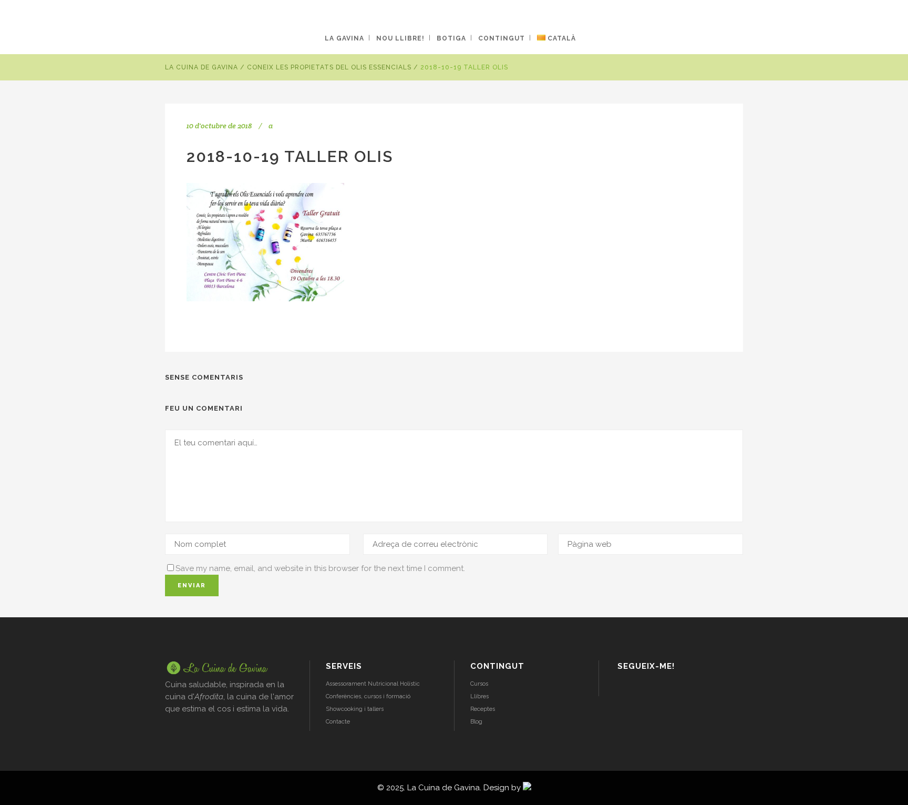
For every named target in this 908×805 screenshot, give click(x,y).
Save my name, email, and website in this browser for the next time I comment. (320, 568)
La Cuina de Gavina (201, 67)
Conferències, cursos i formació (368, 696)
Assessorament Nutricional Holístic (373, 683)
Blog (476, 721)
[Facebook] (651, 688)
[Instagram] (623, 688)
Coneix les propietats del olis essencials (329, 67)
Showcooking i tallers (355, 709)
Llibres (479, 696)
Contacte (338, 721)
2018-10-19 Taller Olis (290, 156)
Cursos (479, 683)
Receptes (482, 709)
